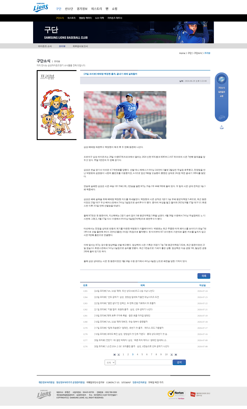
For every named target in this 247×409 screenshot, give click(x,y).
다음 (172, 354)
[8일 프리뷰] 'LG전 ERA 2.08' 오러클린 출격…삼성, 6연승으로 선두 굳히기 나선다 (131, 346)
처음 (114, 354)
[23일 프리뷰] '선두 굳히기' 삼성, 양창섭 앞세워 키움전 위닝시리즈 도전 (126, 297)
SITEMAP (126, 382)
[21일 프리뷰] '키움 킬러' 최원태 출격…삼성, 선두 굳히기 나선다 (123, 309)
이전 (119, 354)
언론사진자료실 (139, 382)
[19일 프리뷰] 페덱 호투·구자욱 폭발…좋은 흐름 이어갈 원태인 (122, 315)
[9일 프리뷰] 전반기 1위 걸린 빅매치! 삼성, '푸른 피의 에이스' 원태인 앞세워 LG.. (131, 340)
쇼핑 (114, 9)
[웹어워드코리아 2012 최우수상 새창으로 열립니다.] (200, 391)
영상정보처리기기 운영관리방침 (70, 382)
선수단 (69, 9)
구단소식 (60, 18)
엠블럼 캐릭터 (85, 18)
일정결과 (221, 92)
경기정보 (82, 9)
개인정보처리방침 (46, 382)
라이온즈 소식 (45, 46)
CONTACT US (113, 382)
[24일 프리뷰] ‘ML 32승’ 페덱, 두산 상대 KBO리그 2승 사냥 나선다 (124, 291)
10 (166, 354)
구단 (58, 9)
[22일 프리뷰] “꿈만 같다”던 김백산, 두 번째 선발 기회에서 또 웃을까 (125, 303)
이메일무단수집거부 (95, 382)
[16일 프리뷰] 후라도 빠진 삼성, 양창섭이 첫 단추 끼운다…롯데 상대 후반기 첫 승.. (131, 334)
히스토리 (71, 18)
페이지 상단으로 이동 (222, 127)
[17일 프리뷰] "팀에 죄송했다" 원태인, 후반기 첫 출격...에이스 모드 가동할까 (128, 328)
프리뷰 (62, 46)
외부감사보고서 (80, 46)
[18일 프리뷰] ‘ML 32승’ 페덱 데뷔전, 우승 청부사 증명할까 (121, 321)
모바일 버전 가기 (155, 382)
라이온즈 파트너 (115, 18)
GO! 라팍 (99, 18)
